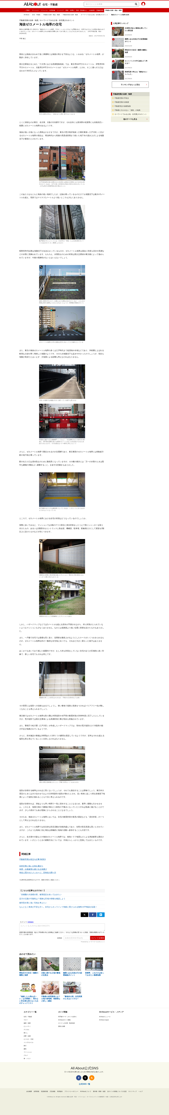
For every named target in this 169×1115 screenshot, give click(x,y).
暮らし (26, 1033)
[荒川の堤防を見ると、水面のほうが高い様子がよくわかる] (62, 95)
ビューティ (27, 1026)
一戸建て (27, 10)
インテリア (60, 10)
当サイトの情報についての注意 (117, 1091)
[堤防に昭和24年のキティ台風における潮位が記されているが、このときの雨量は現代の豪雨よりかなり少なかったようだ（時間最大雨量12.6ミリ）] (62, 282)
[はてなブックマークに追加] (101, 914)
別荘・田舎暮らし (81, 10)
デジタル (26, 1029)
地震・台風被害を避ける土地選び (33, 869)
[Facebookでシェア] (92, 914)
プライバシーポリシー (71, 1091)
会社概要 (29, 1091)
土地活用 (92, 10)
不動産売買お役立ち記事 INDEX (32, 859)
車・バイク (27, 1058)
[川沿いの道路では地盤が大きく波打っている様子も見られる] (62, 381)
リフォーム (44, 10)
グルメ (26, 1055)
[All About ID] (143, 4)
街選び (72, 10)
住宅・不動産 (50, 4)
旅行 (25, 1045)
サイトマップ (132, 1091)
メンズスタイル (28, 1042)
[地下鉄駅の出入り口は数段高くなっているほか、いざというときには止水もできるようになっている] (62, 489)
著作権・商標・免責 (99, 1091)
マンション (35, 10)
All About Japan (104, 1020)
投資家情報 (44, 1091)
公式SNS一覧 (84, 1084)
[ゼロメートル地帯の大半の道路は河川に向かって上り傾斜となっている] (62, 323)
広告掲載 (52, 1091)
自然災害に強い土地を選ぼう (31, 866)
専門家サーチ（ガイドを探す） (67, 1016)
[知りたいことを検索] (136, 4)
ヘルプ (141, 1091)
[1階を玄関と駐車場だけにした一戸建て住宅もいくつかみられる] (62, 763)
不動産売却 (99, 10)
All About (26, 15)
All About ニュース (104, 1016)
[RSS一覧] (91, 1077)
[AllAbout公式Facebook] (78, 1077)
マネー (26, 1020)
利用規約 (60, 1091)
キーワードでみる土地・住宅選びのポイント (94, 15)
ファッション (28, 1052)
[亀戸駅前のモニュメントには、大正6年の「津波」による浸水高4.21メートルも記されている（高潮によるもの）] (62, 222)
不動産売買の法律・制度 (70, 15)
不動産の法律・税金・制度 (113, 10)
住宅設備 (52, 10)
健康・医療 (27, 1023)
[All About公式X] (85, 1077)
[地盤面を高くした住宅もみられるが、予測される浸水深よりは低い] (62, 679)
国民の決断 (61, 1026)
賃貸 (67, 10)
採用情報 (36, 1091)
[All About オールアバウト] (32, 5)
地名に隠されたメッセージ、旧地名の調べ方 (37, 873)
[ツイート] (84, 914)
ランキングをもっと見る (130, 85)
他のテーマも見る (130, 119)
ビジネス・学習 (28, 1039)
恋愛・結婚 (27, 1036)
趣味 (25, 1049)
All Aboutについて (85, 1091)
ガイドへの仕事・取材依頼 (66, 1023)
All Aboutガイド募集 (64, 1020)
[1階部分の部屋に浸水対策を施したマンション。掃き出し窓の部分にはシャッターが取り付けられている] (62, 556)
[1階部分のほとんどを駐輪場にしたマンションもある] (62, 597)
